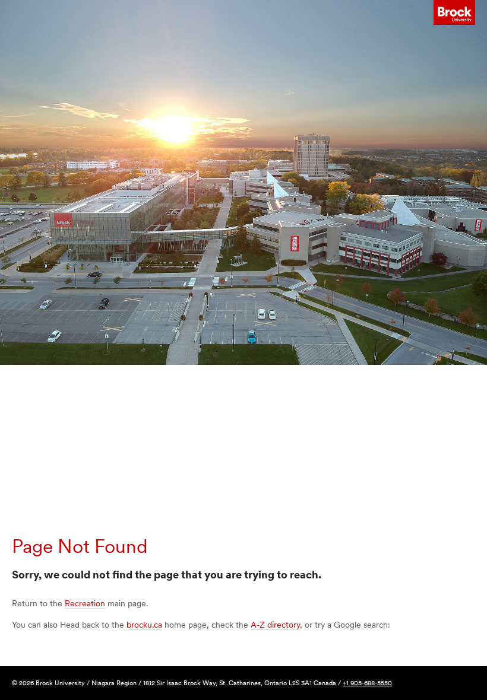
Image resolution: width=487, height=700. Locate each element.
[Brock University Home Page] (454, 13)
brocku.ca (144, 624)
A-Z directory (275, 624)
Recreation (85, 603)
